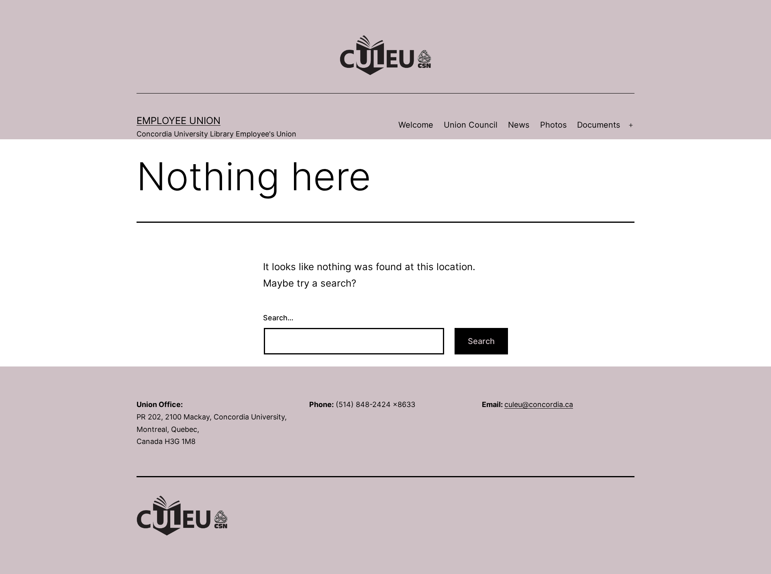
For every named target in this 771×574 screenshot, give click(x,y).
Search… (278, 317)
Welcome (415, 125)
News (518, 125)
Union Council (471, 125)
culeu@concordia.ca (538, 404)
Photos (553, 125)
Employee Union (178, 120)
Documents (598, 125)
